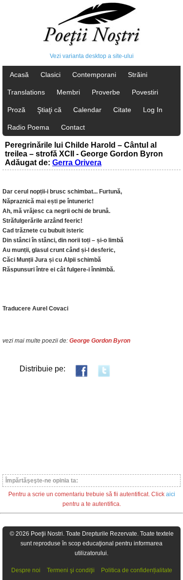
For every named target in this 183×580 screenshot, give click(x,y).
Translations (26, 92)
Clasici (51, 74)
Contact (73, 127)
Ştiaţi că (49, 110)
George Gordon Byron (99, 340)
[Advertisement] (91, 425)
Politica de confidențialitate (136, 570)
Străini (137, 74)
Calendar (87, 110)
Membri (68, 92)
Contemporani (94, 74)
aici (170, 494)
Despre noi (26, 570)
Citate (122, 110)
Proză (16, 110)
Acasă (19, 74)
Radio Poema (28, 127)
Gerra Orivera (77, 162)
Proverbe (106, 92)
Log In (153, 110)
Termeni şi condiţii (71, 570)
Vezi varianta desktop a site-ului (92, 56)
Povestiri (145, 92)
